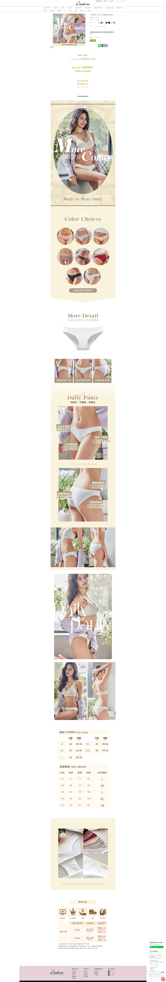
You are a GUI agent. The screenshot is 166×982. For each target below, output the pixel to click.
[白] (97, 23)
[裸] (112, 23)
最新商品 (56, 7)
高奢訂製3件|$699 (109, 7)
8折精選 (62, 7)
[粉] (104, 23)
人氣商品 (45, 10)
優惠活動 (59, 10)
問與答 (86, 55)
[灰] (99, 23)
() (99, 1)
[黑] (109, 23)
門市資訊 (89, 10)
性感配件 (82, 10)
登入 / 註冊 (111, 1)
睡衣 (71, 10)
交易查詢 (105, 1)
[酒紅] (107, 23)
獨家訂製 (52, 10)
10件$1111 (70, 7)
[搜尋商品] (124, 1)
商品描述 (80, 55)
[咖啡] (102, 23)
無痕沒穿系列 (119, 7)
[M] (98, 26)
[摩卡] (114, 23)
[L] (99, 26)
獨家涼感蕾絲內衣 (98, 7)
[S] (96, 26)
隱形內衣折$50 (78, 7)
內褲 (76, 10)
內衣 (65, 10)
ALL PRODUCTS (47, 7)
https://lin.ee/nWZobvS (154, 964)
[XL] (102, 26)
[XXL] (104, 26)
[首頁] (83, 3)
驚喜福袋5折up (88, 7)
